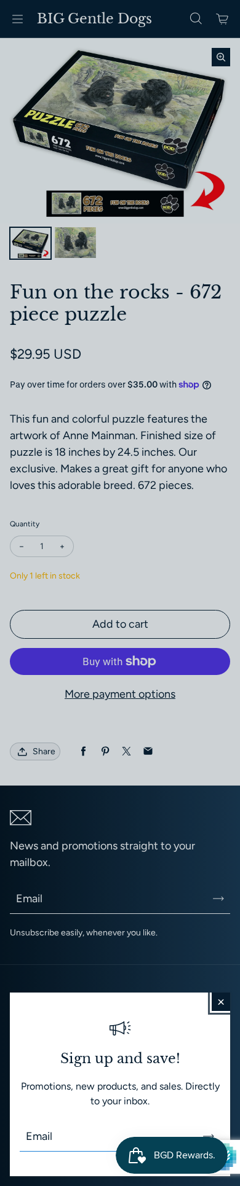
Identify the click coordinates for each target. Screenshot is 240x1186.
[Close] (221, 1002)
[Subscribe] (208, 1136)
